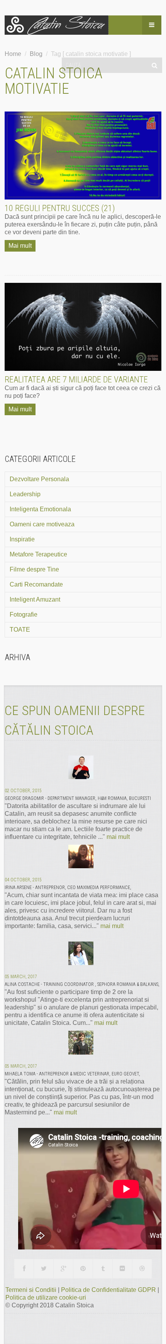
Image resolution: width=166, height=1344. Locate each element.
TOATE (20, 629)
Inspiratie (22, 539)
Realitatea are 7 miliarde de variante (76, 379)
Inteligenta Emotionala (40, 509)
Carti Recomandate (36, 584)
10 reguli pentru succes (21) (60, 208)
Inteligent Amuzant (35, 599)
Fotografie (23, 614)
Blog (36, 54)
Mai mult (20, 245)
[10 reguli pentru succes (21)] (83, 155)
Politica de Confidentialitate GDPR (109, 1290)
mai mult (118, 836)
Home (13, 54)
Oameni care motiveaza (42, 524)
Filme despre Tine (34, 569)
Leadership (25, 494)
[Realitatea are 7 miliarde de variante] (83, 327)
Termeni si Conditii (31, 1290)
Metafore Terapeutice (38, 554)
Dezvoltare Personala (39, 479)
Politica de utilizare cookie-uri (45, 1297)
